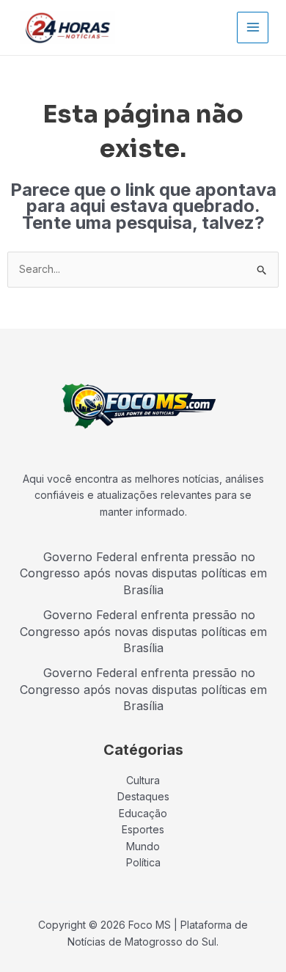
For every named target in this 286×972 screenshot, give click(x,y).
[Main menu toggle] (252, 27)
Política (143, 862)
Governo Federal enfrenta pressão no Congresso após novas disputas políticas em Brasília (143, 573)
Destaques (143, 796)
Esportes (143, 829)
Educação (143, 813)
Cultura (143, 780)
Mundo (143, 846)
